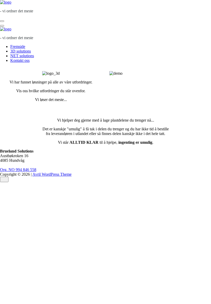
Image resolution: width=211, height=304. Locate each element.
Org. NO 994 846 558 (18, 169)
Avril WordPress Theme (52, 174)
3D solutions (20, 51)
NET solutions (22, 56)
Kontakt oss (20, 60)
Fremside (17, 46)
